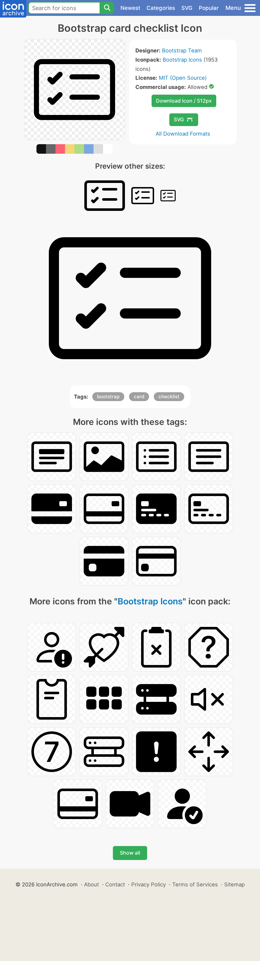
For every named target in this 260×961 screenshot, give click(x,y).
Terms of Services (195, 884)
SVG (186, 8)
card (139, 396)
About (91, 884)
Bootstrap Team (182, 50)
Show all (130, 853)
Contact (115, 884)
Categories (160, 8)
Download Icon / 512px (184, 100)
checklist (169, 396)
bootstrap (108, 396)
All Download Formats (183, 134)
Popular (209, 8)
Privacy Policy (148, 884)
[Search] (107, 8)
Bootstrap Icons (182, 60)
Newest (130, 8)
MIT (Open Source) (183, 78)
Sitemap (234, 884)
